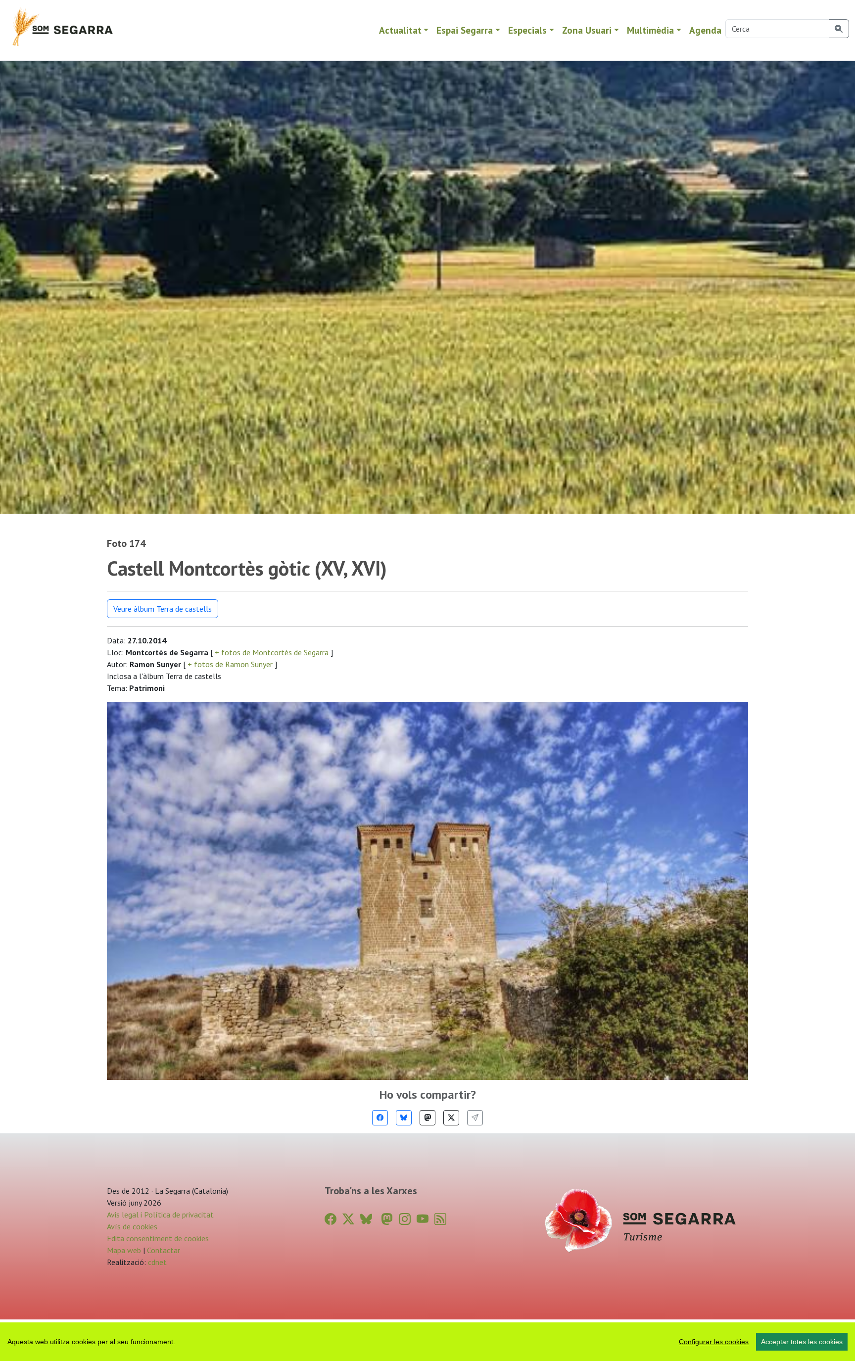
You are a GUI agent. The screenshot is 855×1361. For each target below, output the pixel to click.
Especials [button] (527, 30)
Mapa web (124, 1250)
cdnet (156, 1262)
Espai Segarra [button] (464, 30)
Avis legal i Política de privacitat (160, 1214)
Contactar (163, 1250)
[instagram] (405, 1219)
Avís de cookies (132, 1226)
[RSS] (440, 1219)
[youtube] (422, 1219)
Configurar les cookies (714, 1342)
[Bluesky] (404, 1117)
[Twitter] (451, 1117)
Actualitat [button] (400, 30)
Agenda (705, 30)
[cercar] (839, 28)
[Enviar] (475, 1117)
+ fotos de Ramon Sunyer (230, 664)
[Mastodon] (427, 1117)
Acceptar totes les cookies (802, 1342)
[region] (427, 1341)
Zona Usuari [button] (587, 30)
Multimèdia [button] (650, 30)
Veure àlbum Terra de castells (162, 609)
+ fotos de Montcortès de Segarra (272, 652)
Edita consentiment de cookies (158, 1238)
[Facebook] (380, 1117)
